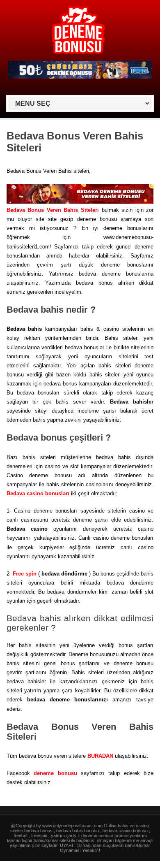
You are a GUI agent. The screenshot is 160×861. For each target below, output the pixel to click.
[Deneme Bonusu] (78, 52)
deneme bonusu (55, 773)
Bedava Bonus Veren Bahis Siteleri (53, 210)
